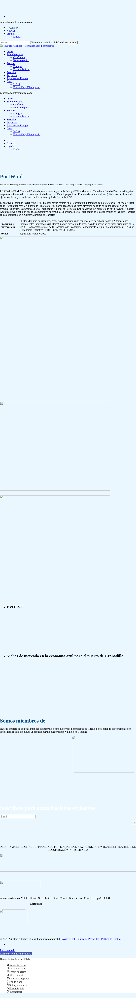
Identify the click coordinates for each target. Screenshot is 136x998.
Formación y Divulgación (26, 134)
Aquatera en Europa (17, 125)
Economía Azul (21, 116)
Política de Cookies (111, 939)
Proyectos (12, 122)
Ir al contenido (7, 950)
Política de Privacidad (88, 939)
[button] (16, 953)
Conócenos (19, 104)
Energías (17, 113)
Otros (9, 128)
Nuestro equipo (21, 107)
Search (72, 42)
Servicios (11, 119)
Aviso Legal (68, 939)
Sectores (11, 110)
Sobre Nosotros (15, 101)
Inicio (10, 98)
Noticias (11, 143)
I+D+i (16, 131)
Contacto (14, 140)
